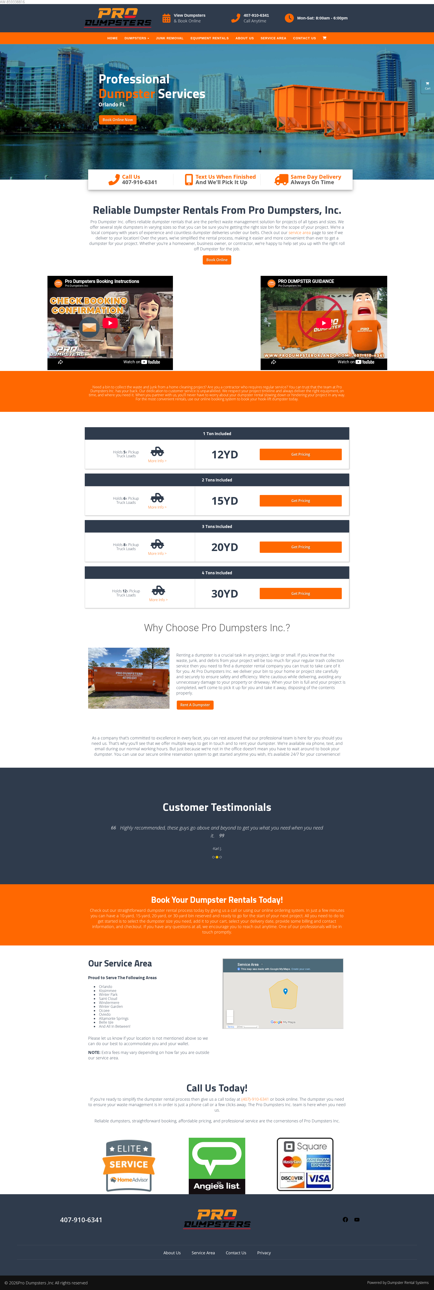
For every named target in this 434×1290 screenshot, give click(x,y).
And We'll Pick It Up (221, 182)
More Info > (157, 461)
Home (112, 38)
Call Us (131, 176)
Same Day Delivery (316, 176)
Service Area (273, 38)
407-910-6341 (256, 15)
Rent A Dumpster (195, 704)
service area (300, 232)
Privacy (264, 1252)
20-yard (159, 915)
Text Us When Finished (226, 176)
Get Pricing (300, 454)
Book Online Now (118, 119)
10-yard (127, 915)
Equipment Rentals (210, 38)
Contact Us (304, 38)
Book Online (217, 259)
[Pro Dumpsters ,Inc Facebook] (345, 1219)
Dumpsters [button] (135, 38)
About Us (245, 38)
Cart (427, 88)
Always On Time (312, 182)
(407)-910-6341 (255, 1099)
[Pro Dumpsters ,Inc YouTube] (357, 1220)
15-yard (143, 915)
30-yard (180, 915)
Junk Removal (170, 38)
